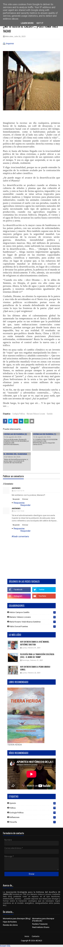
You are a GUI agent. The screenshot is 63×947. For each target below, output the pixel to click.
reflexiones (32, 817)
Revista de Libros (10, 925)
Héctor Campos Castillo (32, 612)
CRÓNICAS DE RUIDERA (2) (15, 434)
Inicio (27, 936)
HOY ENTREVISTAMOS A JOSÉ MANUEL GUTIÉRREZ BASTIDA (34, 643)
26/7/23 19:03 (19, 511)
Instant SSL (5, 946)
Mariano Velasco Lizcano (36, 413)
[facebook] (19, 589)
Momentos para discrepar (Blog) (17, 918)
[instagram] (19, 596)
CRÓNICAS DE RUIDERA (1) (44, 434)
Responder (16, 499)
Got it (39, 23)
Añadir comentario (20, 536)
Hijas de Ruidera (10, 922)
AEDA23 (38, 941)
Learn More (27, 23)
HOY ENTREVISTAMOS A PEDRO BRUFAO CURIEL (35, 668)
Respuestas (19, 503)
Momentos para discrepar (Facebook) (43, 919)
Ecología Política (18, 413)
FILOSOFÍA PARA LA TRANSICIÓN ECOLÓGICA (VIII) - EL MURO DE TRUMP (37, 656)
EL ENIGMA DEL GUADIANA (15, 454)
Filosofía (32, 822)
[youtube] (44, 596)
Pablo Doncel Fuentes (32, 626)
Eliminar (25, 499)
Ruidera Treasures (39, 924)
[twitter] (44, 589)
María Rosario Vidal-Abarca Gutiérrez (32, 622)
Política (32, 808)
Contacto (35, 936)
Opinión (49, 413)
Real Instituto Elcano (40, 927)
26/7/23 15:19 (19, 491)
